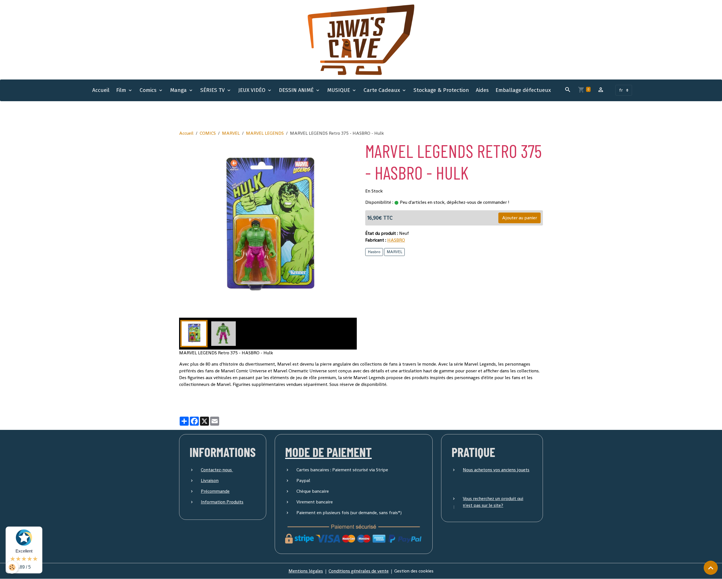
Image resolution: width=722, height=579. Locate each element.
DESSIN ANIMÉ (297, 90)
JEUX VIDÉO (252, 90)
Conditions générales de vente (359, 571)
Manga (179, 90)
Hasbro (374, 251)
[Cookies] (12, 567)
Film (121, 90)
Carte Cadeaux (382, 90)
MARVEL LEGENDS (265, 133)
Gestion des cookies (413, 571)
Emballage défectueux (523, 90)
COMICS (208, 133)
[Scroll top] (711, 568)
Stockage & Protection (441, 90)
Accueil (100, 90)
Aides (482, 90)
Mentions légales (306, 571)
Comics (149, 90)
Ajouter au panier (519, 218)
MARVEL (231, 133)
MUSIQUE (339, 90)
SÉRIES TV (213, 90)
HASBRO (396, 240)
